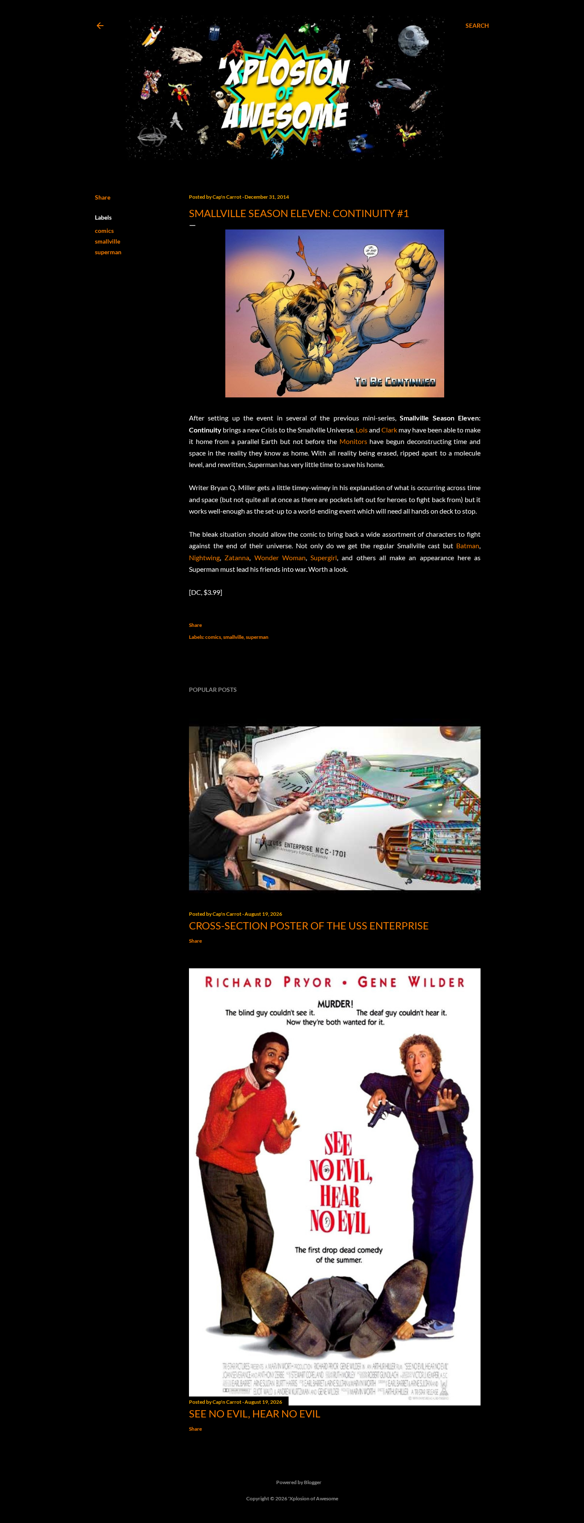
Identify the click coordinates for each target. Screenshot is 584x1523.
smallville (107, 241)
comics (104, 230)
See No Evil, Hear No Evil (254, 1413)
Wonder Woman (280, 557)
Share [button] (102, 197)
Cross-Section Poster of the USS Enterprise (309, 925)
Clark (389, 430)
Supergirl (323, 557)
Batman (467, 545)
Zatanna (236, 557)
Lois (362, 430)
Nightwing (204, 557)
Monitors (353, 441)
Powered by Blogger (298, 1482)
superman (108, 252)
